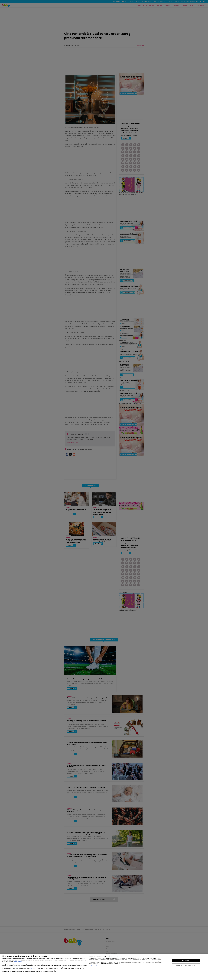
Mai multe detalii (18, 961)
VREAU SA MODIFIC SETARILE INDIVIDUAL (185, 965)
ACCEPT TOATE (185, 960)
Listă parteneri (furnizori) (95, 965)
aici (31, 968)
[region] (104, 964)
